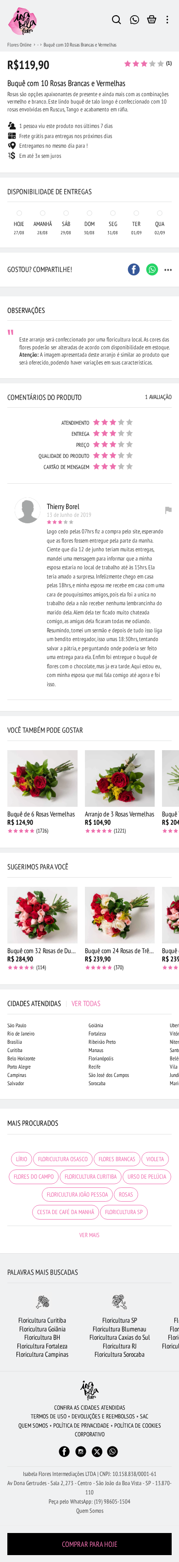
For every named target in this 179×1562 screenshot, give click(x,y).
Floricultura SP (119, 1320)
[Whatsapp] (112, 1456)
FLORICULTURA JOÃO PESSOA (77, 1194)
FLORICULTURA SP (124, 1212)
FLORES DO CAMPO (34, 1176)
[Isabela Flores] (89, 1390)
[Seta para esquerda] (9, 173)
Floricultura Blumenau (119, 1329)
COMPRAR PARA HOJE (89, 1544)
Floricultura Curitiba (42, 1320)
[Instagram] (81, 1456)
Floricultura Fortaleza (42, 1346)
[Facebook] (64, 1456)
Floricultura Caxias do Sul (120, 1337)
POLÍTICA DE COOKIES (137, 1425)
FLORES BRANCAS (117, 1159)
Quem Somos (89, 1511)
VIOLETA (155, 1159)
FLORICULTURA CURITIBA (91, 1176)
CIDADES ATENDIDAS (54, 1003)
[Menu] (167, 21)
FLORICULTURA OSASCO (63, 1159)
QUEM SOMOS (33, 1425)
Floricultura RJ (120, 1346)
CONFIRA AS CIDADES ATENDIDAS (89, 1408)
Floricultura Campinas (42, 1354)
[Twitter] (97, 1451)
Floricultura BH (42, 1337)
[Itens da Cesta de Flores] (151, 21)
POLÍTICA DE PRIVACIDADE (81, 1425)
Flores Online (19, 44)
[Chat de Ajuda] (134, 18)
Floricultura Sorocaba (120, 1354)
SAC (144, 1416)
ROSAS (126, 1194)
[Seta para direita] (170, 173)
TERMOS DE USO (49, 1416)
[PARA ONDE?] (116, 21)
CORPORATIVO (90, 1434)
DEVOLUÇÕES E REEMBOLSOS (103, 1416)
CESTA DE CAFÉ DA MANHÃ (65, 1212)
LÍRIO (21, 1159)
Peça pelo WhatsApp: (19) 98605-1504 (89, 1501)
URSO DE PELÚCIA (147, 1176)
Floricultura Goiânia (42, 1329)
